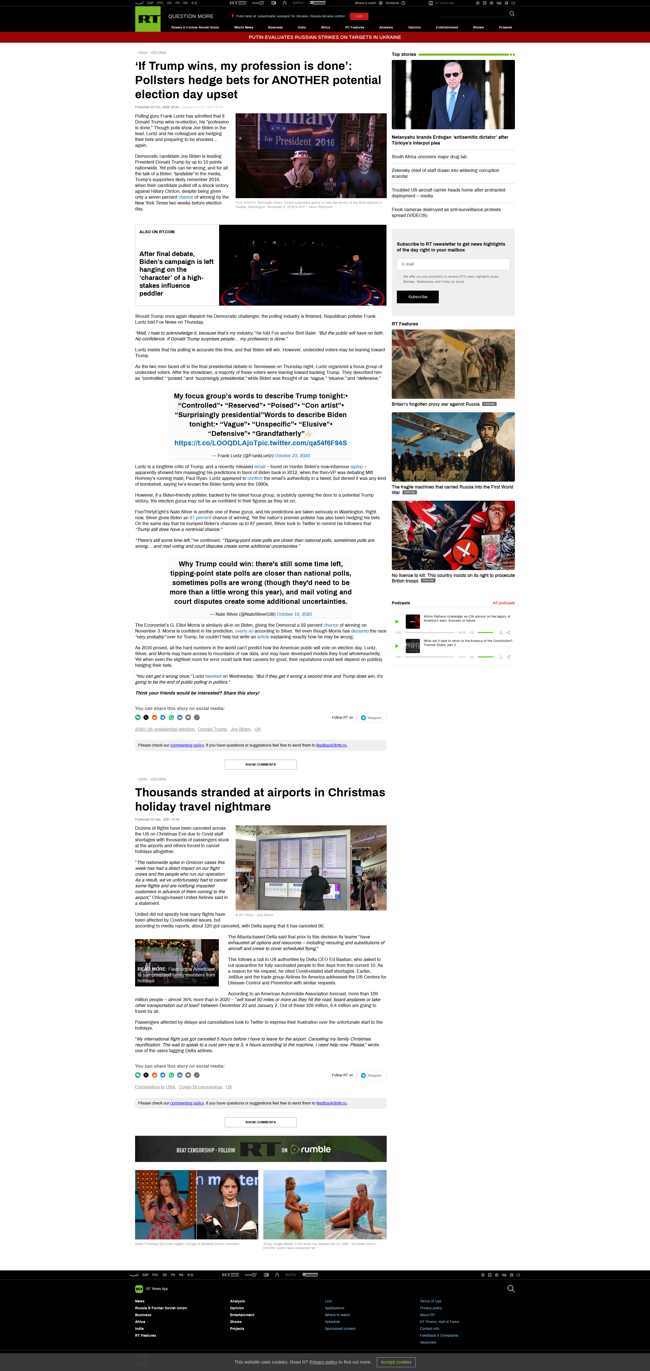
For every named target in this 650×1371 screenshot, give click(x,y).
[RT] (238, 3)
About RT (427, 1315)
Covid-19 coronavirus (200, 1087)
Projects (505, 27)
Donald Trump (212, 729)
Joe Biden (241, 729)
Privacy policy (431, 1308)
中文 (194, 3)
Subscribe (417, 296)
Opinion (414, 27)
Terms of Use (430, 1301)
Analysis (386, 27)
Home (142, 52)
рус (155, 1275)
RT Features (354, 27)
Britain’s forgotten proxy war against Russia (436, 404)
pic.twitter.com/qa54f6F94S (302, 443)
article (263, 636)
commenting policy (187, 745)
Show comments (261, 764)
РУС (160, 3)
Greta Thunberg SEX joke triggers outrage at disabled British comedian (187, 1244)
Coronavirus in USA (155, 1087)
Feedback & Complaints (439, 1335)
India (302, 27)
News (139, 1301)
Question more (191, 16)
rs (181, 1275)
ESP (150, 3)
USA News (158, 52)
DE (169, 3)
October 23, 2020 (292, 455)
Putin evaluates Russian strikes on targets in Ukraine (325, 37)
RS (185, 3)
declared (360, 631)
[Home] (148, 19)
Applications (334, 1308)
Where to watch (337, 1315)
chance (185, 197)
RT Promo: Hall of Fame (439, 1322)
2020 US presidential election (164, 729)
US (257, 729)
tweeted (213, 676)
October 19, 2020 (294, 614)
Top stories (404, 54)
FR (177, 3)
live (359, 16)
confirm (255, 478)
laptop (356, 466)
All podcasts (504, 603)
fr (173, 1275)
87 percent (200, 517)
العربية (139, 3)
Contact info (429, 1329)
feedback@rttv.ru (331, 745)
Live (328, 1301)
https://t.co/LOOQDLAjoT (216, 443)
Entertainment (447, 27)
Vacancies (428, 1342)
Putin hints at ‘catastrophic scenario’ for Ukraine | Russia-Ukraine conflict (290, 16)
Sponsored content (340, 1329)
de (165, 1275)
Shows (478, 27)
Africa (325, 27)
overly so (244, 631)
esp (145, 1275)
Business (275, 27)
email (259, 466)
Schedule (332, 1322)
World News (243, 27)
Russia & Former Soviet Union (195, 27)
